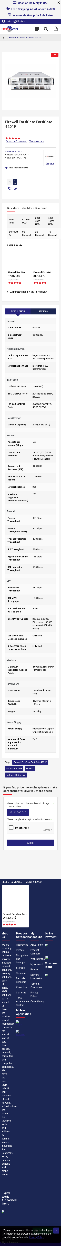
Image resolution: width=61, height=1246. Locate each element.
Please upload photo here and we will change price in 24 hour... (28, 805)
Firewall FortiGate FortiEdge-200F (18, 272)
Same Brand (14, 245)
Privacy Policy (36, 1237)
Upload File (19, 812)
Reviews (43, 311)
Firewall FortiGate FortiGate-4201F (30, 762)
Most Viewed (34, 882)
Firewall (30, 768)
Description (18, 311)
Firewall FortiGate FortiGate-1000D (43, 272)
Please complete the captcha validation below (28, 819)
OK (56, 1230)
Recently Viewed (12, 882)
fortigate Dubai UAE (16, 775)
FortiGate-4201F (14, 768)
